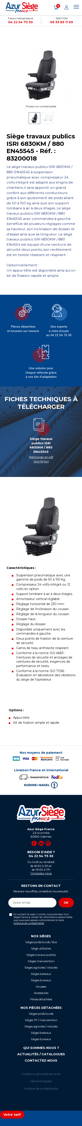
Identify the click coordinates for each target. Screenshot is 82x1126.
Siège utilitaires (41, 948)
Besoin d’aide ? (41, 854)
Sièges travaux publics (41, 955)
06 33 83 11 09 (61, 22)
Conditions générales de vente (41, 1074)
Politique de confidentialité (41, 1088)
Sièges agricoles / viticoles (41, 967)
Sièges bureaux (41, 980)
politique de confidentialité (29, 923)
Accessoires (41, 993)
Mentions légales (41, 1081)
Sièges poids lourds (41, 1013)
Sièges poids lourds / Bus (41, 942)
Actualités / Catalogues (41, 1054)
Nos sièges (41, 936)
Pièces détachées (41, 999)
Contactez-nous (41, 873)
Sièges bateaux (41, 974)
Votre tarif (12, 1115)
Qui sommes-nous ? (41, 1047)
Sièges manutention (41, 961)
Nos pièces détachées (41, 1007)
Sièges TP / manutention (41, 1020)
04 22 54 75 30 (20, 22)
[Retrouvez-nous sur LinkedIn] (41, 843)
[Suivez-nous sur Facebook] (34, 843)
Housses (41, 986)
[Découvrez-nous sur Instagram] (48, 843)
